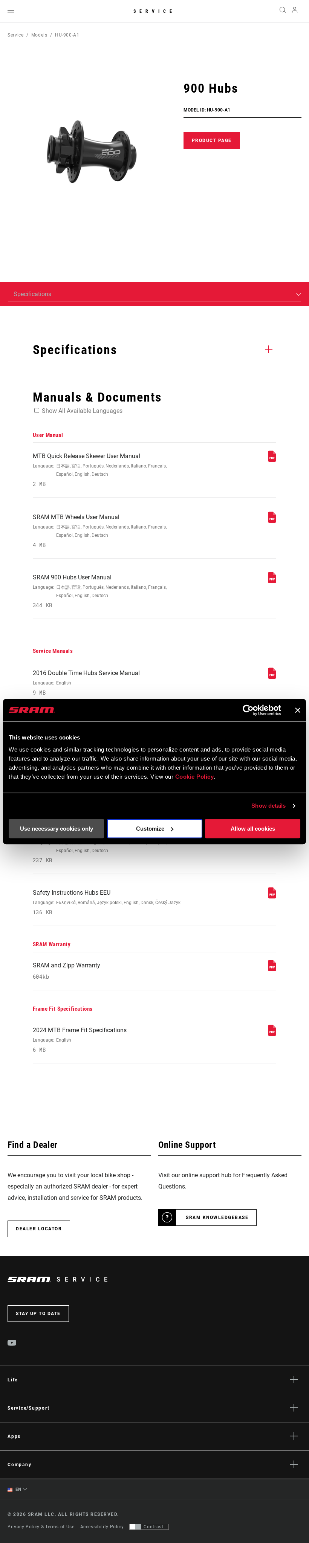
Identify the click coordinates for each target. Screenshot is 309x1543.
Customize (150, 828)
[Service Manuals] (272, 676)
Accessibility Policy (102, 1526)
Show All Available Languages (82, 410)
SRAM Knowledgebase (217, 1217)
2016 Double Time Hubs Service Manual (86, 682)
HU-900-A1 (67, 35)
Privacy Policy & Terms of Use (41, 1526)
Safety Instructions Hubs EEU (107, 902)
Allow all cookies (253, 828)
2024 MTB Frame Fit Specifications (80, 1040)
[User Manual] (272, 459)
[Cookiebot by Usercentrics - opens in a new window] (248, 710)
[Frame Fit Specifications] (272, 1033)
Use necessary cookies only (56, 828)
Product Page (212, 140)
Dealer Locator (39, 1228)
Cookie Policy (194, 776)
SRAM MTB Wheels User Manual (100, 530)
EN (17, 1489)
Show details (268, 805)
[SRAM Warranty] (272, 969)
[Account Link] (294, 11)
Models (39, 35)
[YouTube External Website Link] (12, 1343)
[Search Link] (282, 11)
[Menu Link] (11, 11)
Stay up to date (38, 1313)
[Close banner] (297, 710)
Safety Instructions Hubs (100, 846)
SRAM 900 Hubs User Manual (100, 591)
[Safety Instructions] (272, 896)
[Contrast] (135, 1526)
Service (154, 11)
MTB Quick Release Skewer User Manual (100, 469)
